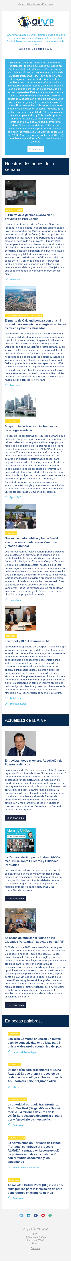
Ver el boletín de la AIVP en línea (35, 4)
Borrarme (35, 1248)
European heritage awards (26, 1167)
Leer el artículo (15, 817)
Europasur (15, 279)
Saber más (35, 149)
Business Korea (18, 703)
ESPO (16, 1087)
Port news (15, 385)
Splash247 (15, 497)
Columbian (15, 600)
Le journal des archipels (25, 1052)
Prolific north (16, 698)
